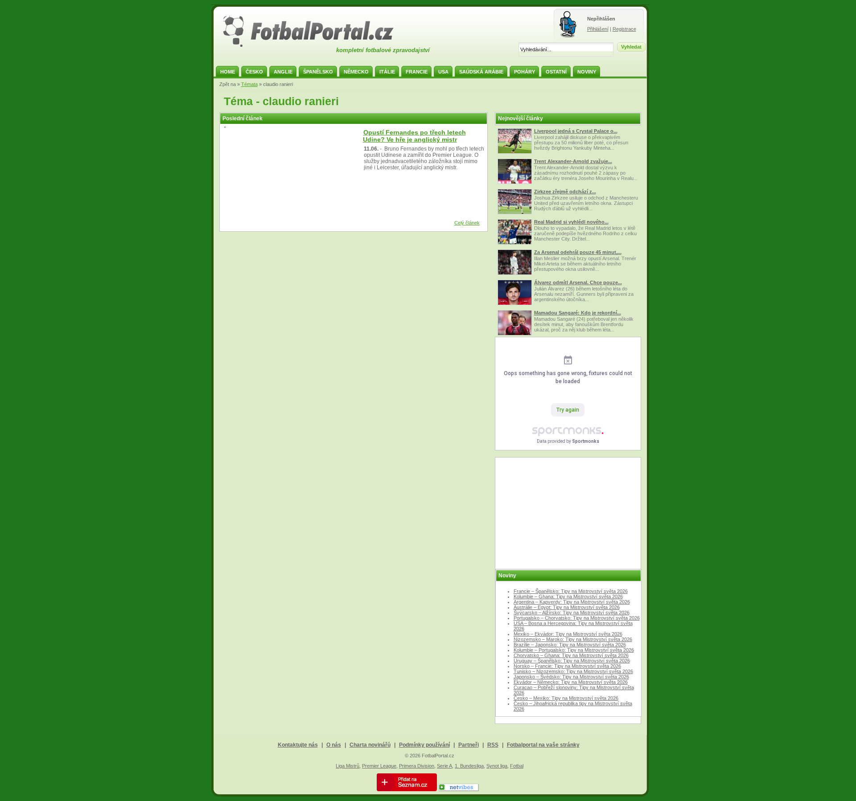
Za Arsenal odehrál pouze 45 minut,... (577, 252)
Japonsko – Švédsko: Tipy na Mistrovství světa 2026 (571, 676)
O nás (333, 745)
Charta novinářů (370, 745)
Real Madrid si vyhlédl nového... (571, 222)
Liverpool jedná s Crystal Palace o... (575, 131)
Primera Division (416, 765)
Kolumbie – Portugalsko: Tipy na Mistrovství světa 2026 (574, 650)
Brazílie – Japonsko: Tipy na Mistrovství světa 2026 (570, 644)
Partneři (468, 745)
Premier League (379, 765)
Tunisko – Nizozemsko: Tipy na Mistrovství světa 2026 (573, 671)
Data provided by (568, 441)
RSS (492, 745)
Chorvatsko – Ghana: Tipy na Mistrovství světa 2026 (571, 655)
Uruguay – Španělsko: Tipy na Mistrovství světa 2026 (572, 660)
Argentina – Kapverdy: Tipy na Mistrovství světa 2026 (572, 602)
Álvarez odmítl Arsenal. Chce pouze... (578, 282)
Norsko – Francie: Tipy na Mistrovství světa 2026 (567, 666)
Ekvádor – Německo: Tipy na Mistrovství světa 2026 (571, 682)
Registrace (624, 29)
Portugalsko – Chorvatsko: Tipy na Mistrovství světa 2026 (577, 618)
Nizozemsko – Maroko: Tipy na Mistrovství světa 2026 (573, 639)
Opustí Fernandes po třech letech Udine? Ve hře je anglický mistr (414, 136)
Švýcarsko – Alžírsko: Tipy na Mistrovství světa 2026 (572, 612)
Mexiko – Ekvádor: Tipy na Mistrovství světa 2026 (568, 634)
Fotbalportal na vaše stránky (543, 745)
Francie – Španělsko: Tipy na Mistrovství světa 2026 (571, 591)
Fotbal (516, 765)
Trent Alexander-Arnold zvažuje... (573, 161)
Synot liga (496, 765)
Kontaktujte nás (298, 745)
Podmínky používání (424, 745)
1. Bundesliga (469, 765)
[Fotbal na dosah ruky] (316, 46)
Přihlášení (598, 29)
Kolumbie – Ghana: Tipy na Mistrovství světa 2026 (568, 596)
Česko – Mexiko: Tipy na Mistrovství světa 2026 (566, 698)
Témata (249, 84)
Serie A (444, 765)
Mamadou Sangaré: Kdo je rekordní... (577, 312)
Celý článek (467, 222)
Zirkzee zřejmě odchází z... (565, 191)
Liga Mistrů (347, 765)
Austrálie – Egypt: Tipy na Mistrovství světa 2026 (567, 607)
